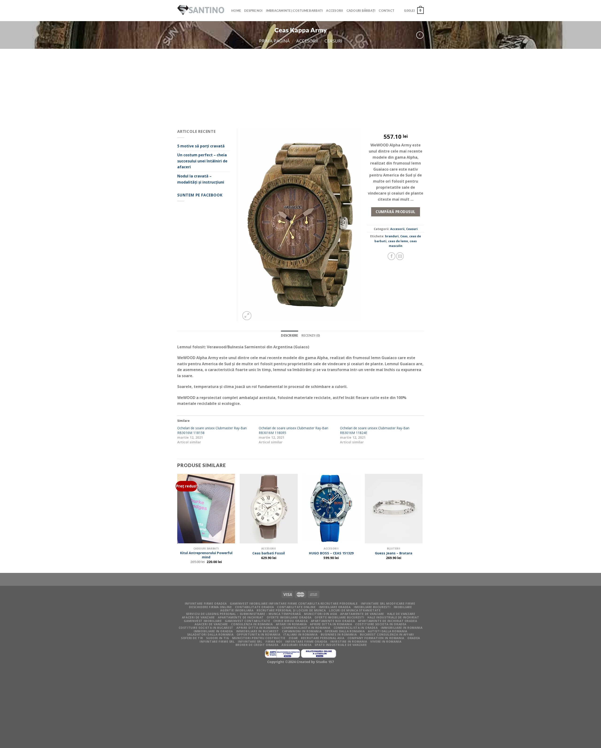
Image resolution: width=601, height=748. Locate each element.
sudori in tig (217, 638)
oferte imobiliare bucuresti (339, 617)
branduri (392, 236)
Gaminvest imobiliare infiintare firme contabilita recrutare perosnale (294, 604)
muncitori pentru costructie (258, 638)
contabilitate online (296, 607)
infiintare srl (250, 642)
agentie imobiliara (236, 610)
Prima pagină (274, 41)
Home (236, 10)
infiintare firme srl (217, 642)
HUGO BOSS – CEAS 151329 (331, 553)
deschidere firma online (210, 607)
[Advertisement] (300, 84)
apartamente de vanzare (362, 614)
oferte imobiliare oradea (289, 617)
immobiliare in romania (401, 628)
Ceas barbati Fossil (268, 553)
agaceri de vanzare (211, 624)
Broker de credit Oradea (256, 645)
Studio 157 (325, 662)
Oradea (413, 638)
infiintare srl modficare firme (388, 604)
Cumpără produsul (395, 211)
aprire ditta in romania (257, 628)
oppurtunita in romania (258, 635)
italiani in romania (300, 635)
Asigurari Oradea (296, 645)
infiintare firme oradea (206, 604)
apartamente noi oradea (333, 621)
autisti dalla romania (387, 631)
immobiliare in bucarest (257, 631)
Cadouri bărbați (361, 10)
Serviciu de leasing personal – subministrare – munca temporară (243, 614)
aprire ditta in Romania (331, 624)
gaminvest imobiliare (203, 621)
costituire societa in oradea (380, 624)
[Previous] (177, 522)
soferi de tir (192, 638)
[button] (300, 225)
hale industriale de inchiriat (393, 617)
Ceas (404, 236)
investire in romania (348, 642)
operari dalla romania (345, 631)
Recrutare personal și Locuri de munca (291, 610)
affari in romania (291, 624)
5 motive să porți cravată (201, 146)
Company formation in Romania (375, 638)
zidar (293, 638)
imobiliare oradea (335, 607)
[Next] (422, 522)
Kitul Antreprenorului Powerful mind (206, 555)
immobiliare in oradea (213, 631)
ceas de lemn (398, 241)
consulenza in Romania (252, 624)
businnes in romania (339, 635)
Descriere (289, 335)
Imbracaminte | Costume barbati (294, 10)
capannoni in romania (301, 631)
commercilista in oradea (356, 628)
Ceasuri (333, 41)
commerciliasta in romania (306, 628)
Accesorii (334, 10)
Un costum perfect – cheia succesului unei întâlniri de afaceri (202, 160)
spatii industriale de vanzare (341, 645)
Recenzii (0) (310, 335)
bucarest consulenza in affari (387, 635)
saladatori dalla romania (210, 635)
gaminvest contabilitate (247, 621)
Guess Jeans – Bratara (393, 553)
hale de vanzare (401, 614)
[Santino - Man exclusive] (200, 10)
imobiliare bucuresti (372, 607)
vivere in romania (385, 642)
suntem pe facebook (199, 195)
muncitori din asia (320, 614)
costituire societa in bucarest (206, 628)
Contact (386, 10)
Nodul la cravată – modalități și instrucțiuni (200, 179)
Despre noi (253, 10)
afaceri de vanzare (198, 617)
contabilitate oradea (254, 607)
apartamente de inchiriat (241, 617)
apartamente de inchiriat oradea (387, 621)
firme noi (274, 642)
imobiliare (403, 607)
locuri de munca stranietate (355, 610)
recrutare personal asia (322, 638)
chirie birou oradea (290, 621)
